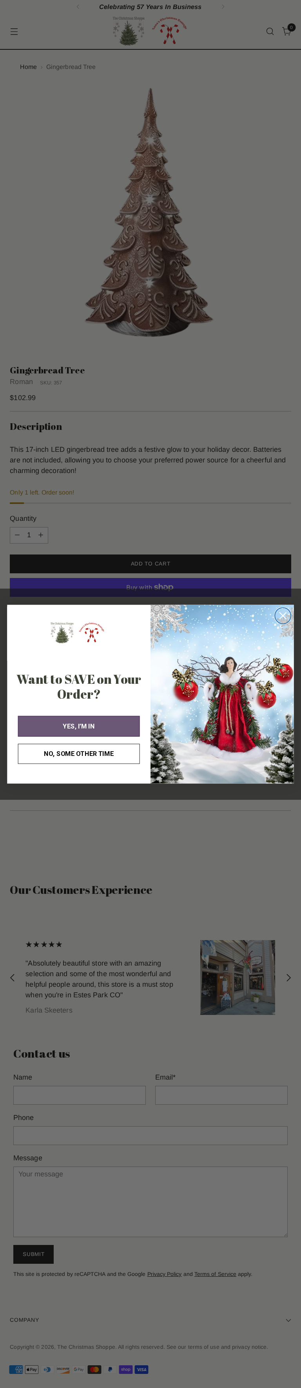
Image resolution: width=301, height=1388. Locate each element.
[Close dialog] (283, 615)
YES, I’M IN (78, 726)
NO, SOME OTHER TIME (78, 753)
